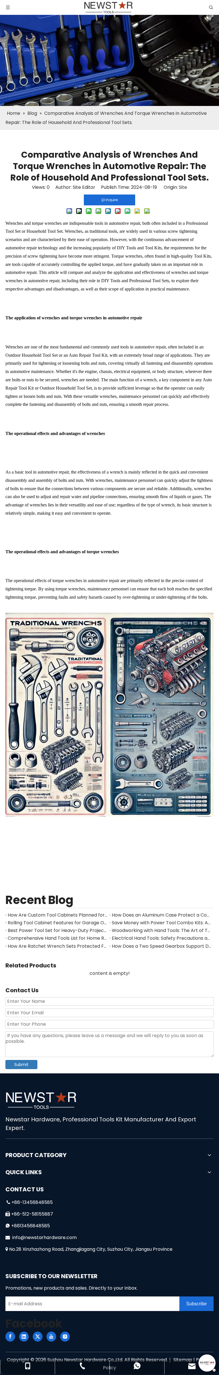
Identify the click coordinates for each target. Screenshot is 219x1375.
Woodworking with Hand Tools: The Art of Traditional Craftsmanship (161, 930)
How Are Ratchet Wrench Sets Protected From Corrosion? (57, 946)
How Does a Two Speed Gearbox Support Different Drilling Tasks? (161, 946)
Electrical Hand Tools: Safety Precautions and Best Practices (161, 938)
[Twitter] (37, 1337)
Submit (21, 1064)
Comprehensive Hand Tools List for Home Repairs (57, 938)
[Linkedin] (24, 1337)
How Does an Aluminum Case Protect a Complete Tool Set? (161, 915)
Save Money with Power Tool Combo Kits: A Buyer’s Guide (161, 922)
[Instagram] (65, 1337)
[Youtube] (51, 1337)
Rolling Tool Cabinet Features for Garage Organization (57, 922)
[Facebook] (10, 1337)
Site (183, 187)
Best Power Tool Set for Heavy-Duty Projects (57, 930)
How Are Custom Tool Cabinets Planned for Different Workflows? (57, 915)
